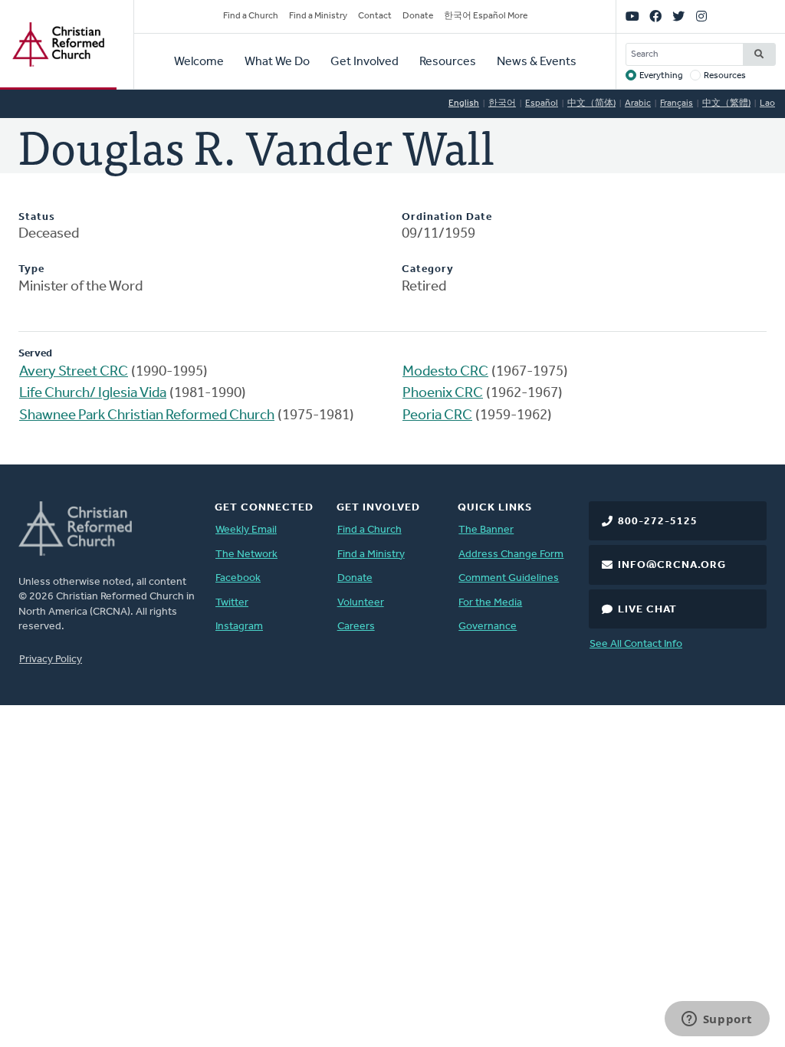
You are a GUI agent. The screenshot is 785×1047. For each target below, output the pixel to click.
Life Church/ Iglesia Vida (92, 393)
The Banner (486, 530)
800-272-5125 (658, 521)
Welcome (199, 62)
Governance (487, 626)
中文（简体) (591, 103)
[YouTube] (632, 17)
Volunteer (360, 603)
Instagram (239, 626)
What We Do (277, 62)
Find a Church (250, 16)
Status (36, 217)
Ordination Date (447, 217)
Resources (447, 62)
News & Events (536, 62)
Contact (375, 16)
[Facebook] (655, 17)
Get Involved (364, 62)
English (463, 103)
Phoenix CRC (442, 393)
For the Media (490, 603)
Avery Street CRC (73, 372)
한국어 (502, 103)
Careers (356, 626)
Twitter (231, 603)
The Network (246, 554)
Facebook (238, 578)
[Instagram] (701, 17)
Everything (661, 75)
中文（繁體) (726, 103)
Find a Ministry (318, 16)
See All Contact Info (636, 644)
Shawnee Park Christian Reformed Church (146, 416)
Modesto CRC (445, 372)
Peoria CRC (437, 416)
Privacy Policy (50, 659)
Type (31, 269)
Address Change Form (510, 554)
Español (541, 103)
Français (676, 103)
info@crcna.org (672, 565)
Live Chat (647, 609)
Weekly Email (246, 530)
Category (428, 269)
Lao (767, 103)
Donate (417, 16)
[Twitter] (678, 17)
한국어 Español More (485, 16)
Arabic (638, 103)
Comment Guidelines (508, 578)
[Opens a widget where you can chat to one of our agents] (717, 1020)
